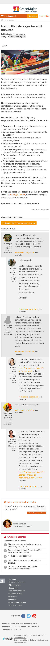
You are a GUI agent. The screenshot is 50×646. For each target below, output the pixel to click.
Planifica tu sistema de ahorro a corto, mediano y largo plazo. (24, 545)
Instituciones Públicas (17, 602)
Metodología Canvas (16, 194)
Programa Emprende (17, 582)
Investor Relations (16, 594)
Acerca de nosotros (21, 635)
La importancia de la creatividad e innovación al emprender (22, 567)
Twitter (29, 616)
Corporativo (13, 588)
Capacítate (10, 20)
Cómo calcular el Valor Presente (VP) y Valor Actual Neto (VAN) (24, 551)
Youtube (34, 616)
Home (2, 20)
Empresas (13, 596)
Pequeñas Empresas (17, 591)
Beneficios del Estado (29, 626)
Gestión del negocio (17, 36)
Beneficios (13, 599)
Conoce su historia (36, 513)
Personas (13, 579)
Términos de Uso (20, 638)
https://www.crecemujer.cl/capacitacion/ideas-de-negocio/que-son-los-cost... (32, 475)
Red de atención (15, 605)
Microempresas (15, 585)
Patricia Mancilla (18, 34)
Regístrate (33, 16)
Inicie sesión (7, 223)
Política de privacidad (38, 635)
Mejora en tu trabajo (10, 626)
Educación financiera (10, 623)
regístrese (19, 223)
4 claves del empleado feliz (20, 556)
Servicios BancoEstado (11, 629)
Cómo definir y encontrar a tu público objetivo (24, 561)
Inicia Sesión (44, 16)
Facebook (23, 616)
